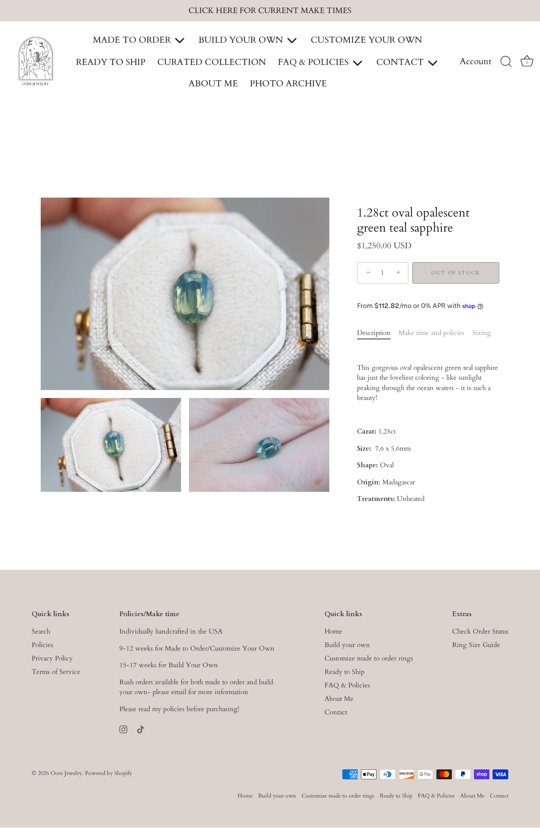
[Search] (506, 61)
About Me (339, 699)
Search (41, 631)
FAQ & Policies (347, 685)
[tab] (377, 333)
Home (333, 631)
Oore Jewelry (66, 773)
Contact (336, 712)
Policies (42, 645)
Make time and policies (431, 332)
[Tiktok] (141, 728)
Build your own (347, 645)
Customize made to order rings (369, 658)
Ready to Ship (344, 672)
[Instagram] (123, 728)
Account (475, 62)
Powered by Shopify (108, 773)
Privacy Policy (52, 658)
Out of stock (455, 272)
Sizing (481, 332)
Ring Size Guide (476, 645)
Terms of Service (56, 672)
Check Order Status (480, 631)
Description (374, 332)
